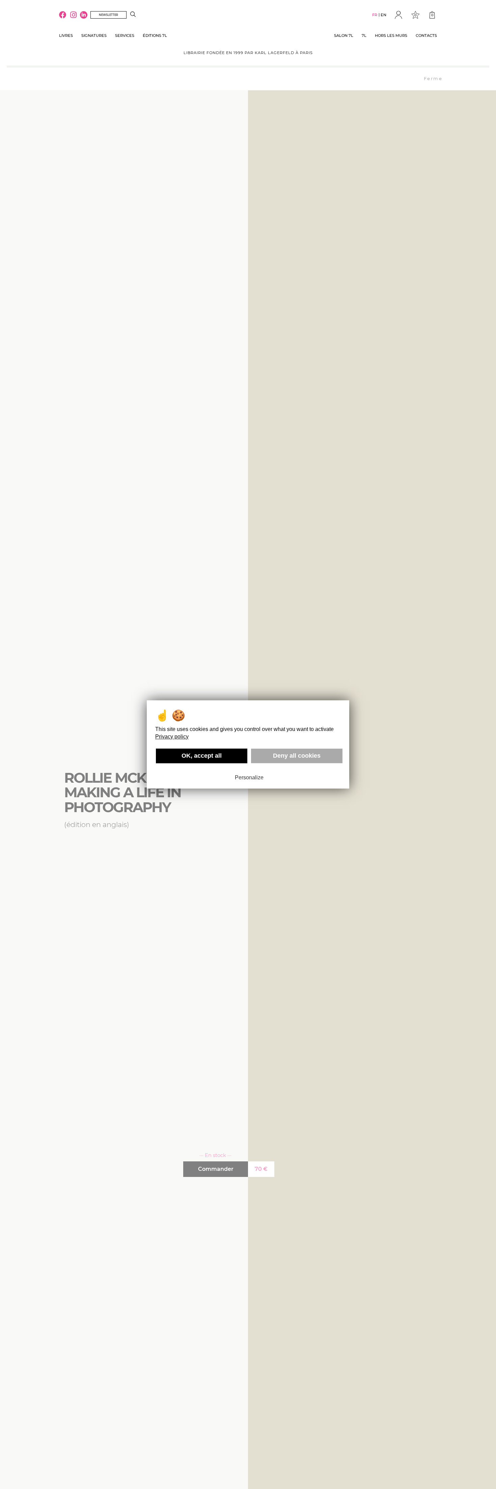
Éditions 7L (155, 35)
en (383, 15)
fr (374, 15)
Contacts (426, 35)
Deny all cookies (297, 755)
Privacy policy (172, 736)
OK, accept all (202, 755)
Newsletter (108, 15)
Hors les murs (391, 35)
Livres (66, 35)
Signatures (94, 35)
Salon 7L (343, 35)
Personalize (249, 777)
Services (124, 35)
